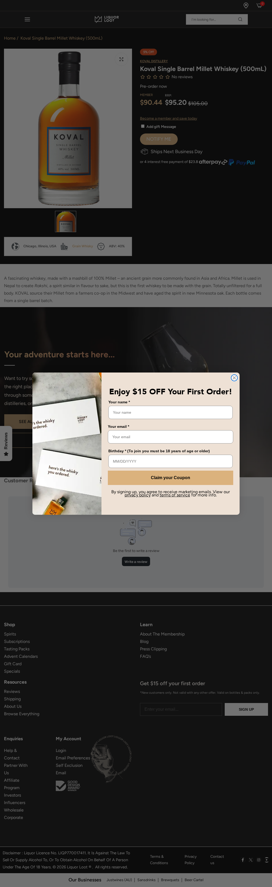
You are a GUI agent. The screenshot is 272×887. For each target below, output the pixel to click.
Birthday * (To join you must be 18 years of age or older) (159, 451)
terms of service (175, 494)
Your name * (119, 402)
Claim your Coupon (170, 477)
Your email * (118, 426)
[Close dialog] (234, 378)
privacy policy (138, 494)
